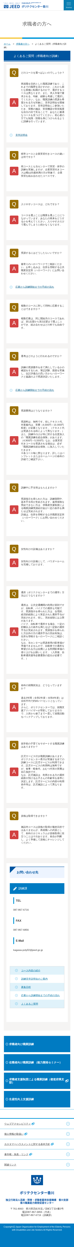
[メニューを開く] (69, 5)
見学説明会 (21, 135)
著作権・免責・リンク (16, 1154)
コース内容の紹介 (30, 970)
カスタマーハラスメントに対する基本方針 (27, 1144)
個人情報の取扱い (14, 1134)
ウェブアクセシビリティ (17, 1123)
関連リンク (10, 1164)
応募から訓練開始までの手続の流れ (34, 286)
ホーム (7, 44)
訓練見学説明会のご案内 (34, 978)
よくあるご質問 (29, 1003)
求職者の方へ (22, 44)
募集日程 (26, 987)
